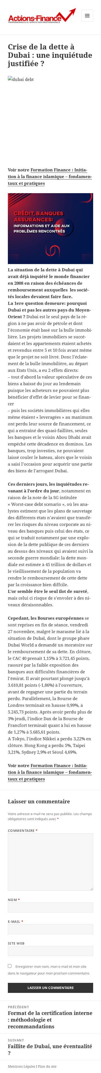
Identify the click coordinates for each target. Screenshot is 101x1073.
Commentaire (23, 830)
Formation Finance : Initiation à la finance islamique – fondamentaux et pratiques (50, 176)
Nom (14, 899)
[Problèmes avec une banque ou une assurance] (50, 228)
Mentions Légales (21, 1066)
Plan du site (47, 1066)
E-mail (16, 921)
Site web (16, 943)
